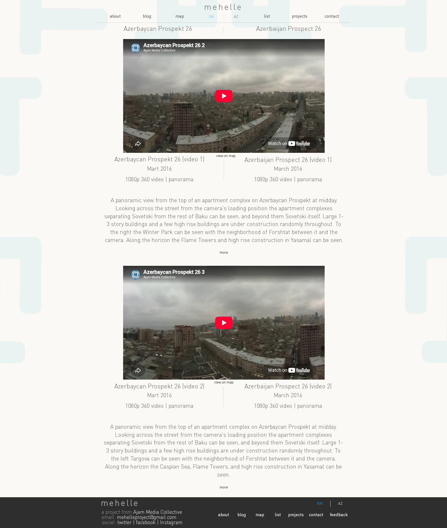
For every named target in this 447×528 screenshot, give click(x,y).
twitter (124, 522)
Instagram (171, 522)
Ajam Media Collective (157, 512)
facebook (146, 522)
